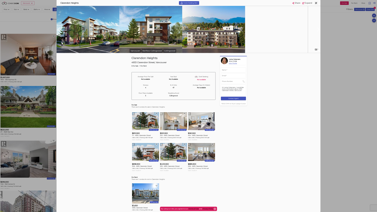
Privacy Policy (208, 209)
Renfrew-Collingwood (152, 51)
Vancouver (135, 51)
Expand (308, 3)
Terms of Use (193, 209)
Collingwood (169, 51)
